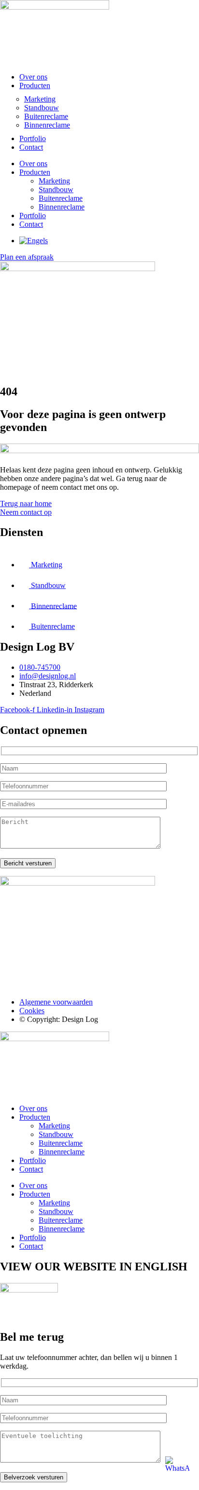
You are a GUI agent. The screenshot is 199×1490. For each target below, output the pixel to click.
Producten (34, 85)
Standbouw (41, 108)
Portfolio (32, 138)
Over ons (33, 77)
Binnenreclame (47, 125)
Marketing (40, 99)
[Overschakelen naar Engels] (33, 240)
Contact (31, 147)
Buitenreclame (46, 116)
